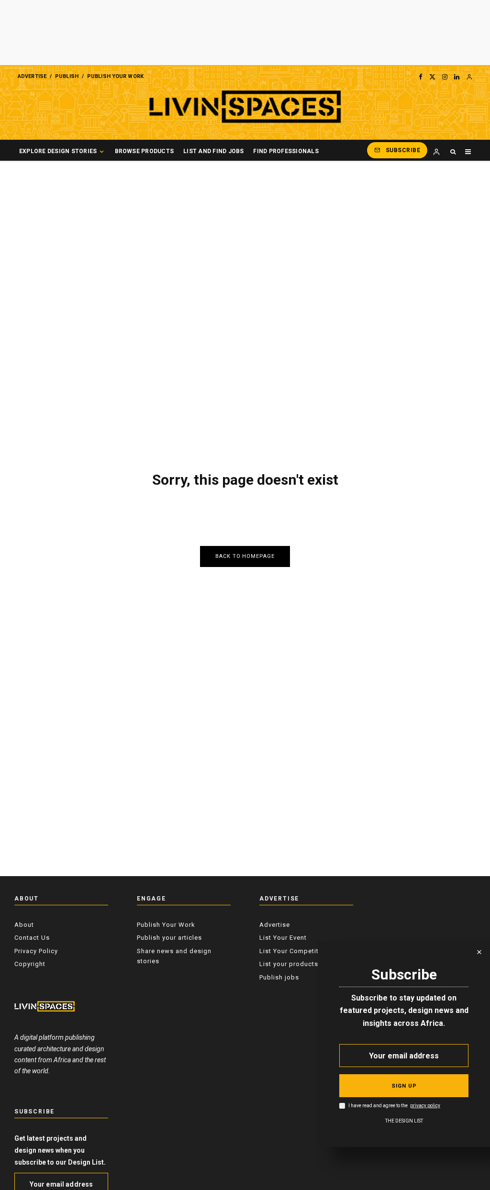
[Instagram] (445, 76)
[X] (432, 76)
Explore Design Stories (58, 151)
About (24, 924)
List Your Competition (294, 951)
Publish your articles (169, 937)
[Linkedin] (457, 76)
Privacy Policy (36, 951)
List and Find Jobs (213, 151)
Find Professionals (285, 151)
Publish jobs (279, 977)
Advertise (32, 76)
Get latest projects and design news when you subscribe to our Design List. (60, 1150)
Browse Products (144, 151)
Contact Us (32, 937)
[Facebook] (420, 76)
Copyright (29, 964)
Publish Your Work (115, 76)
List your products (288, 964)
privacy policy (425, 1106)
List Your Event (283, 937)
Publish (66, 76)
